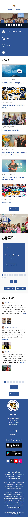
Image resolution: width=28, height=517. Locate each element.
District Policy (12, 472)
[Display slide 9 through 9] (22, 275)
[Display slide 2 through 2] (5, 275)
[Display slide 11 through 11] (2, 277)
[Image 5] (16, 25)
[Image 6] (19, 25)
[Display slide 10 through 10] (25, 275)
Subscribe (9, 288)
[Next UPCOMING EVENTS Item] (15, 281)
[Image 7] (21, 25)
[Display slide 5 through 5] (12, 275)
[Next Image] (25, 21)
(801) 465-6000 (13, 424)
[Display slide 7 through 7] (17, 275)
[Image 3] (11, 25)
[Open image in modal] (4, 319)
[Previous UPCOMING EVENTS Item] (11, 281)
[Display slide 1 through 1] (2, 275)
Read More (5, 339)
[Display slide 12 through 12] (5, 277)
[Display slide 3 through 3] (7, 275)
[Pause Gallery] (14, 21)
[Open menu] (4, 6)
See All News (14, 209)
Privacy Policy (17, 476)
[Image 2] (9, 25)
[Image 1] (6, 25)
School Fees (11, 478)
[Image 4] (14, 25)
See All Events (21, 288)
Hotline (18, 478)
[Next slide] (16, 387)
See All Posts (14, 394)
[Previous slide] (11, 387)
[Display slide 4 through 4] (10, 275)
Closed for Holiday (12, 255)
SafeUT (12, 434)
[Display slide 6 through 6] (15, 275)
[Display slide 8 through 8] (20, 275)
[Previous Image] (2, 21)
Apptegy (16, 514)
